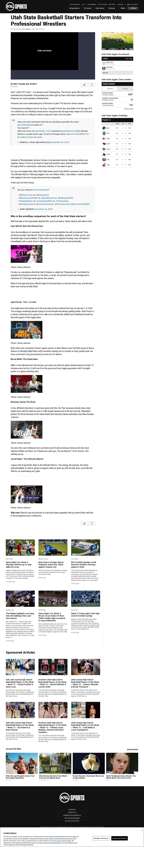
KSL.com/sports (75, 4)
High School (100, 8)
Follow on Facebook (72, 818)
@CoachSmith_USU (41, 131)
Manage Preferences (101, 838)
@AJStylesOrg (25, 204)
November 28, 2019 (60, 142)
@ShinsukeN (61, 204)
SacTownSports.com (83, 827)
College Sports (74, 8)
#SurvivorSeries (41, 190)
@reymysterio (42, 195)
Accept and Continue (119, 838)
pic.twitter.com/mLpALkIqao (29, 137)
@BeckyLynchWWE (28, 198)
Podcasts (111, 8)
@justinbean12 (67, 131)
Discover (120, 4)
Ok (141, 830)
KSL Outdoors (102, 4)
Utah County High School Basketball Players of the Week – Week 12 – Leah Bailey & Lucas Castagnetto (85, 726)
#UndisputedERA (44, 201)
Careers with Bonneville (72, 815)
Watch (122, 8)
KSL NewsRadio (91, 4)
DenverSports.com (60, 827)
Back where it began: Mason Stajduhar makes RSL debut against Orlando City (51, 564)
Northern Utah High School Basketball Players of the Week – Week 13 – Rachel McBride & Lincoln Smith (52, 683)
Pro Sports (87, 8)
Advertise (72, 809)
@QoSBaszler (47, 198)
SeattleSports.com (97, 827)
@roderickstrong (43, 204)
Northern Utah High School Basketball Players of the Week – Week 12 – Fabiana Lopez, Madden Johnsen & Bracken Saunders (52, 727)
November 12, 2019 (44, 209)
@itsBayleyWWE (65, 198)
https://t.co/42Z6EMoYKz (77, 134)
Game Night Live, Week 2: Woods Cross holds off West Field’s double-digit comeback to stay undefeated (51, 617)
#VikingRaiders (26, 201)
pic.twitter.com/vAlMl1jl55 (78, 204)
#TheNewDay (62, 201)
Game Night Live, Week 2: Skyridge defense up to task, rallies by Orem (19, 564)
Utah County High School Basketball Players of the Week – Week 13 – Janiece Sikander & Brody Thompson (85, 683)
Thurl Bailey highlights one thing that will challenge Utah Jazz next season (20, 615)
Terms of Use (56, 841)
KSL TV (83, 4)
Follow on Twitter (72, 821)
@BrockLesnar (26, 195)
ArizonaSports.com (47, 827)
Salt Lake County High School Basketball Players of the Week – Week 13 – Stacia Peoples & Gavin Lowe (20, 683)
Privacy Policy (66, 841)
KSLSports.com (71, 827)
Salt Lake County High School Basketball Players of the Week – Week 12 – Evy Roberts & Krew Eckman (20, 726)
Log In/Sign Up (133, 4)
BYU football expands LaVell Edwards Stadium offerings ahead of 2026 (83, 564)
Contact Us (72, 812)
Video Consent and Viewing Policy (50, 843)
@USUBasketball (25, 125)
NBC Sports (112, 4)
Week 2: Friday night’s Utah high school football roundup (85, 614)
